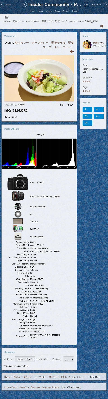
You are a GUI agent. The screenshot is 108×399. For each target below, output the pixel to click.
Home (7, 376)
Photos (17, 376)
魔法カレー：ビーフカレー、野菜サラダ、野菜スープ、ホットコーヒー (54, 376)
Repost (90, 123)
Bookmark (35, 387)
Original (90, 109)
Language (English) (50, 387)
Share (90, 116)
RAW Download (101, 109)
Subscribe (101, 116)
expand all (43, 359)
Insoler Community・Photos (55, 4)
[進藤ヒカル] (87, 44)
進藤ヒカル (98, 42)
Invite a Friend (10, 387)
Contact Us (24, 387)
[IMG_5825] (71, 52)
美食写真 (86, 81)
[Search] (24, 4)
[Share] (101, 26)
